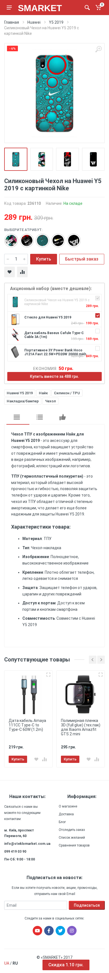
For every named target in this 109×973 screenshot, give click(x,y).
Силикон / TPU (67, 393)
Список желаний (72, 838)
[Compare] (22, 272)
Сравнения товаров (74, 845)
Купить (43, 259)
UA (6, 963)
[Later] (55, 237)
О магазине (68, 806)
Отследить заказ (72, 830)
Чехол (50, 401)
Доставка (66, 814)
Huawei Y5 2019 (20, 393)
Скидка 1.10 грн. (66, 964)
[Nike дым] (24, 237)
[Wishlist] (9, 272)
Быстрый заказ (81, 259)
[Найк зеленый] (39, 237)
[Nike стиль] (71, 237)
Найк (43, 393)
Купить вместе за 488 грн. (54, 376)
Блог (62, 822)
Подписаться (87, 905)
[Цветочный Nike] (8, 237)
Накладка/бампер (23, 401)
